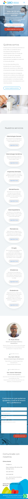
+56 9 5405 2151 (9, 474)
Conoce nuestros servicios (14, 25)
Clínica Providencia (8, 483)
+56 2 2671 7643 (9, 471)
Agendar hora (14, 145)
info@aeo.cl (9, 464)
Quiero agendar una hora (14, 29)
